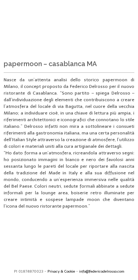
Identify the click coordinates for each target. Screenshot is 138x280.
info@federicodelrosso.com (101, 271)
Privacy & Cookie (61, 271)
